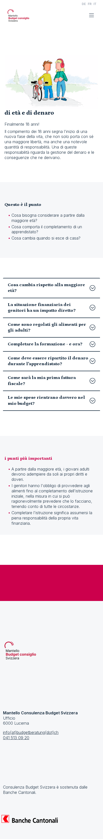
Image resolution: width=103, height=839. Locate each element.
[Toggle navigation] (92, 15)
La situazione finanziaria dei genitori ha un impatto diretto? (42, 307)
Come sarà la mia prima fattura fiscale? (42, 380)
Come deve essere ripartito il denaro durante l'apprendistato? (48, 361)
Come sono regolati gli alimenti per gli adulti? (47, 327)
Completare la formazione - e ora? (45, 344)
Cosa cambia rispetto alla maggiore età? (46, 287)
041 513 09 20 (16, 737)
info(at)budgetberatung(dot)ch (30, 732)
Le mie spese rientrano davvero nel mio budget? (46, 400)
